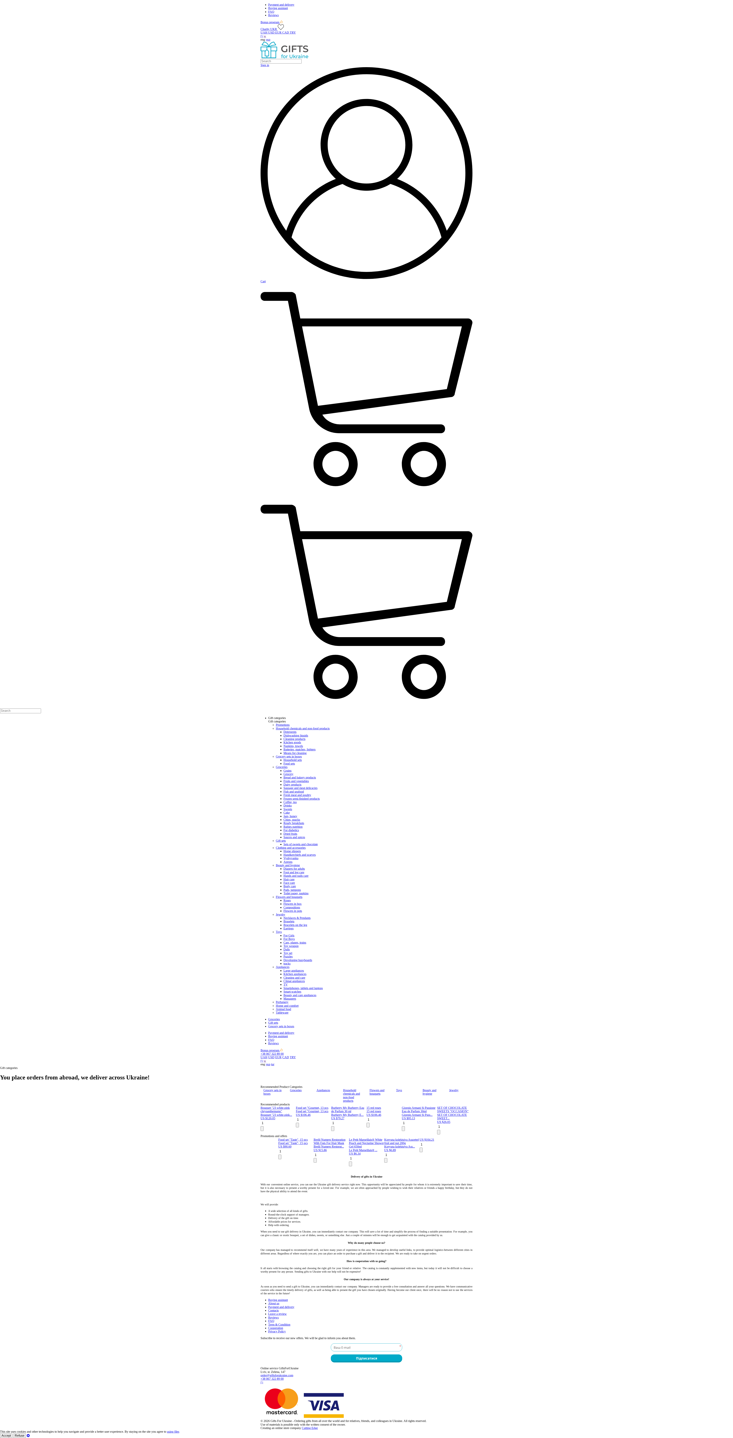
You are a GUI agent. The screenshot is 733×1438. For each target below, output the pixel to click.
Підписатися (366, 166)
